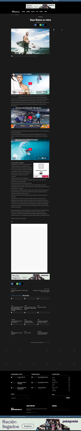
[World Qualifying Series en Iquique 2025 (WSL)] (17, 328)
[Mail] (65, 1)
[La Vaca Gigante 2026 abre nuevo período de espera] (17, 316)
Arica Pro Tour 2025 (27, 332)
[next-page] (13, 336)
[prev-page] (11, 336)
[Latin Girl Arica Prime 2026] (43, 302)
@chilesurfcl (46, 342)
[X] (67, 1)
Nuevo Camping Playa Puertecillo (43, 382)
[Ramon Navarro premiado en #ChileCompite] (13, 384)
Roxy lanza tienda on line (42, 387)
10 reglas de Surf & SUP (21, 377)
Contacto (41, 11)
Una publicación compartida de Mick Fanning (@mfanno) (24, 271)
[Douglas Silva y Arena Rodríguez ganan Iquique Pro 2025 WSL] (43, 316)
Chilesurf (38, 22)
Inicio (12, 14)
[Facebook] (60, 1)
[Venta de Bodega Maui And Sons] (34, 378)
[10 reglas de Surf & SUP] (14, 378)
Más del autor (26, 295)
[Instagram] (62, 1)
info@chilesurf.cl (34, 412)
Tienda (45, 11)
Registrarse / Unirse (55, 0)
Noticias (23, 11)
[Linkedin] (63, 1)
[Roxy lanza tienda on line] (34, 389)
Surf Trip (32, 11)
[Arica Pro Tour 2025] (30, 328)
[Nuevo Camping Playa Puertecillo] (34, 383)
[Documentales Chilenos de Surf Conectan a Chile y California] (43, 328)
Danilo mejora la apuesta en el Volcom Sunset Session (19, 291)
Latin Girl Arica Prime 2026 (41, 307)
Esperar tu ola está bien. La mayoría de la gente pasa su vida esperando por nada (30, 308)
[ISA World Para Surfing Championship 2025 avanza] (30, 316)
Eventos (12, 305)
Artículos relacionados (16, 295)
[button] (68, 11)
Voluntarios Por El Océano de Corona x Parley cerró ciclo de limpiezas (41, 291)
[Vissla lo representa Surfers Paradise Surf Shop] (14, 388)
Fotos (37, 11)
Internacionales (40, 16)
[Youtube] (69, 1)
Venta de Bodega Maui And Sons (43, 377)
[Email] (45, 25)
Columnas (28, 11)
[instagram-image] (6, 350)
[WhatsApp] (40, 25)
